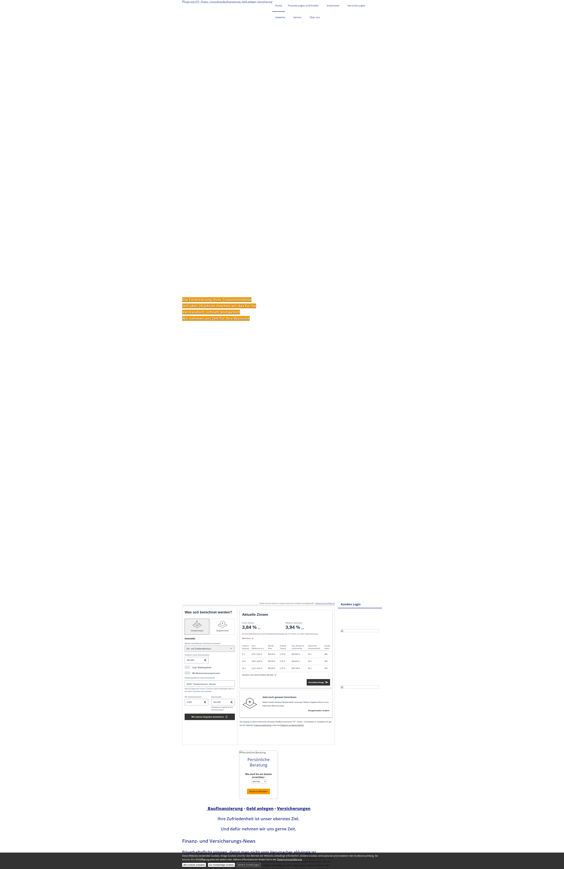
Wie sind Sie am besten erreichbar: (258, 776)
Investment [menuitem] (333, 5)
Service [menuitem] (297, 17)
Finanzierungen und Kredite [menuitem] (303, 5)
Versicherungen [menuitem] (356, 5)
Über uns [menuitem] (315, 17)
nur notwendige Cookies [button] (221, 864)
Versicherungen (293, 808)
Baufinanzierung (225, 808)
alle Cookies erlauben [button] (194, 864)
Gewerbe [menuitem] (280, 17)
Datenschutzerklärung (325, 603)
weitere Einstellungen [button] (248, 864)
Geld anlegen (260, 808)
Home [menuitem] (278, 5)
